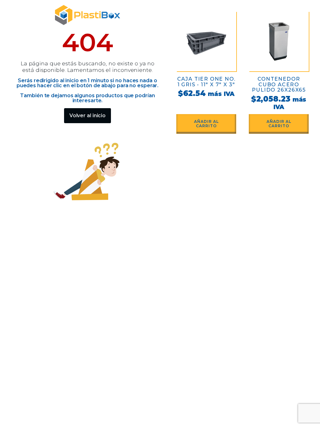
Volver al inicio (87, 115)
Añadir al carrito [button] (206, 123)
